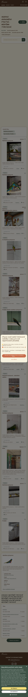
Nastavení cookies (14, 684)
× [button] (26, 666)
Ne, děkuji (14, 359)
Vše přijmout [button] (14, 688)
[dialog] (14, 681)
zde (9, 351)
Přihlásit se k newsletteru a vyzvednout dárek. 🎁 (14, 356)
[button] (14, 694)
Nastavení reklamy (16, 682)
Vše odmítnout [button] (14, 691)
